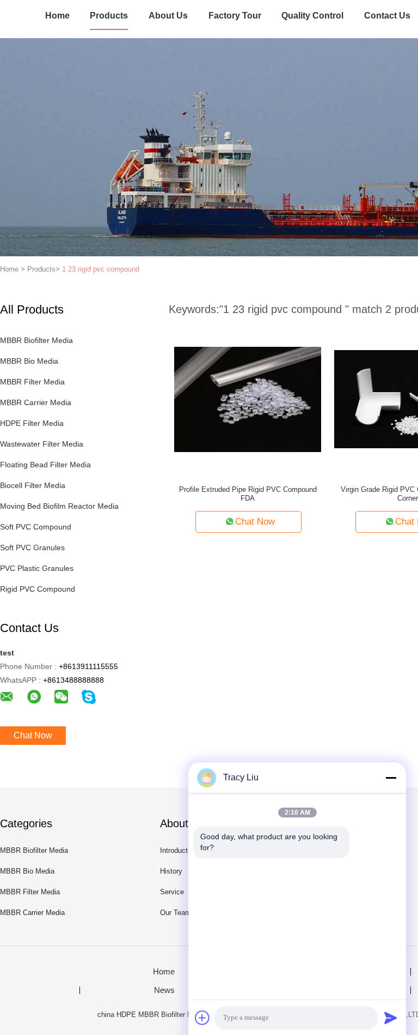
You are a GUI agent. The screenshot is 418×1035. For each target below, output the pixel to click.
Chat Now (33, 735)
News (164, 990)
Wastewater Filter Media (41, 444)
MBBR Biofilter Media (36, 340)
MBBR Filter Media (32, 381)
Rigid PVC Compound (37, 589)
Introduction (178, 850)
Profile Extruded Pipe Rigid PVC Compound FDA (248, 493)
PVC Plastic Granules (36, 568)
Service (172, 892)
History (171, 871)
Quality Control (312, 15)
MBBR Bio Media (29, 361)
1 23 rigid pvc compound (100, 269)
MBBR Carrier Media (35, 402)
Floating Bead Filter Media (45, 464)
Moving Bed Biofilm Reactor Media (59, 506)
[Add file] (202, 1018)
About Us (168, 15)
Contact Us (387, 15)
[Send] (390, 1018)
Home (57, 15)
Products (109, 15)
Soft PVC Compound (35, 526)
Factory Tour (234, 15)
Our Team (175, 912)
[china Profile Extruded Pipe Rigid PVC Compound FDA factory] (247, 398)
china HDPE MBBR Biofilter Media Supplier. (167, 1014)
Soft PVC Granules (32, 547)
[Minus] (390, 777)
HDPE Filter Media (32, 423)
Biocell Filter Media (32, 485)
